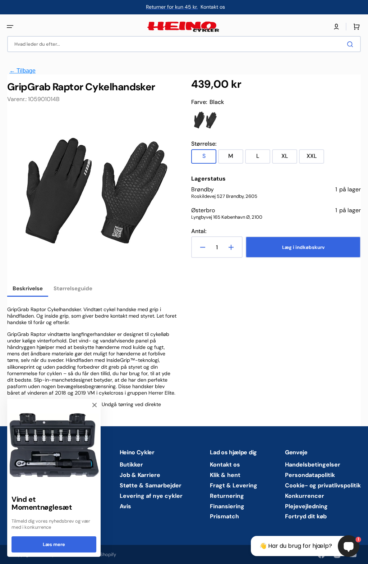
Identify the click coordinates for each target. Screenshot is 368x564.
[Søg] (351, 44)
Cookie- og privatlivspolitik (323, 485)
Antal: (198, 231)
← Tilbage (22, 71)
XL (289, 157)
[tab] (27, 289)
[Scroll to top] (9, 554)
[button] (10, 27)
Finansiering (227, 506)
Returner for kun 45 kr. (172, 7)
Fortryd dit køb (306, 516)
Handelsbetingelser (312, 464)
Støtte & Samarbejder (150, 485)
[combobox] (184, 44)
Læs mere (54, 544)
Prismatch (224, 516)
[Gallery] (92, 197)
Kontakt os (225, 464)
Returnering (227, 496)
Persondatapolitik (310, 475)
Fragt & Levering (233, 485)
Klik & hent (225, 475)
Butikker (131, 464)
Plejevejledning (306, 506)
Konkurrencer (304, 496)
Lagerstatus (208, 178)
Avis (125, 506)
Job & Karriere (140, 475)
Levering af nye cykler (151, 496)
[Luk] (94, 405)
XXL (315, 157)
